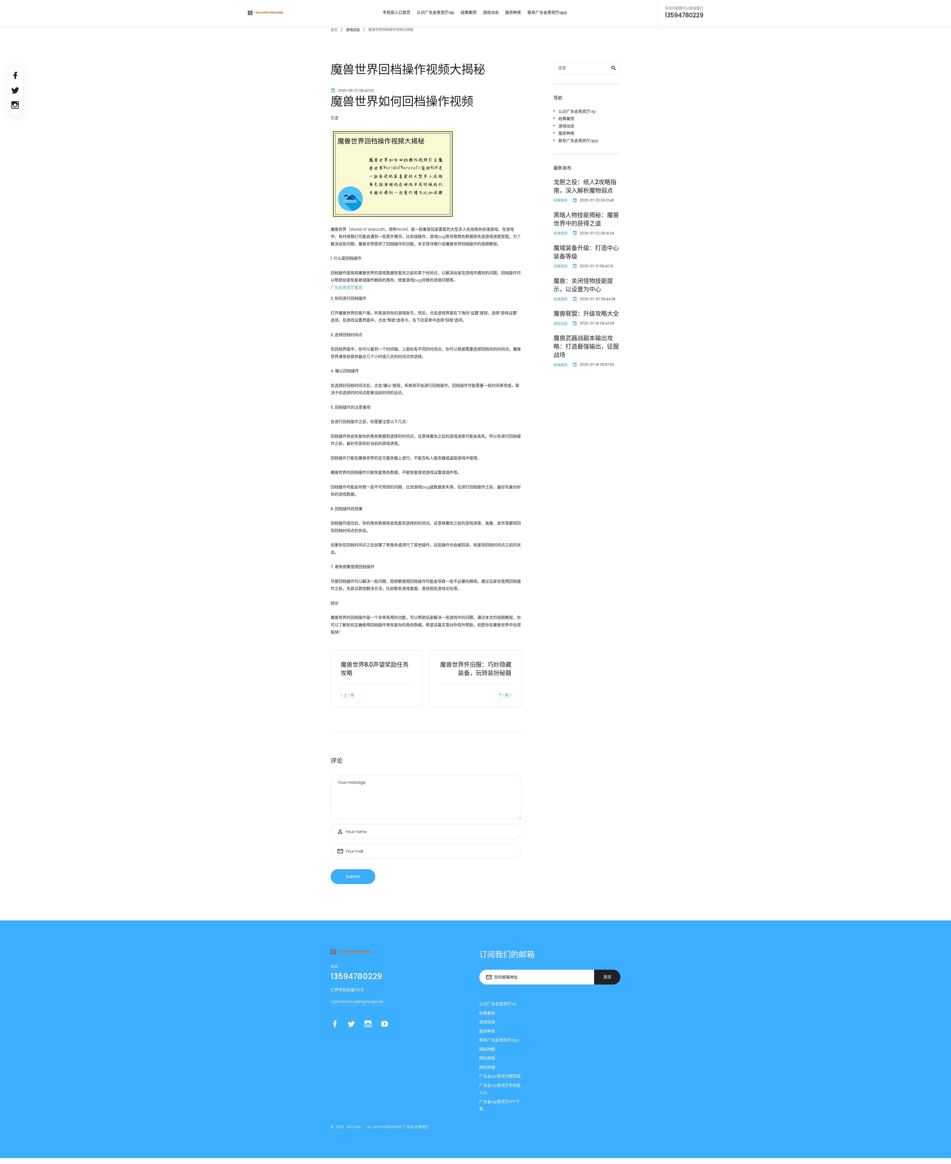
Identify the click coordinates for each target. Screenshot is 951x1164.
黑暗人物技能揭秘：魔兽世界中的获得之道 (586, 219)
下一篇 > (504, 694)
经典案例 (468, 12)
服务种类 (513, 12)
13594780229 (684, 15)
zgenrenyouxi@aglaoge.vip (357, 1001)
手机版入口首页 (396, 12)
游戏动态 (491, 12)
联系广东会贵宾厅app (547, 12)
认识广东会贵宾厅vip (435, 12)
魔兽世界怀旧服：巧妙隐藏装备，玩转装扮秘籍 (475, 668)
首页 (334, 29)
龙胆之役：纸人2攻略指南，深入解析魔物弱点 (585, 186)
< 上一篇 (347, 694)
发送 (607, 977)
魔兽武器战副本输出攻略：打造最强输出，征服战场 (586, 346)
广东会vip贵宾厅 (416, 1126)
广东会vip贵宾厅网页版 (500, 1076)
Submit (353, 876)
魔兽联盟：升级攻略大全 (586, 313)
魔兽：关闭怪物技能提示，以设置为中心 (583, 285)
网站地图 (487, 1049)
